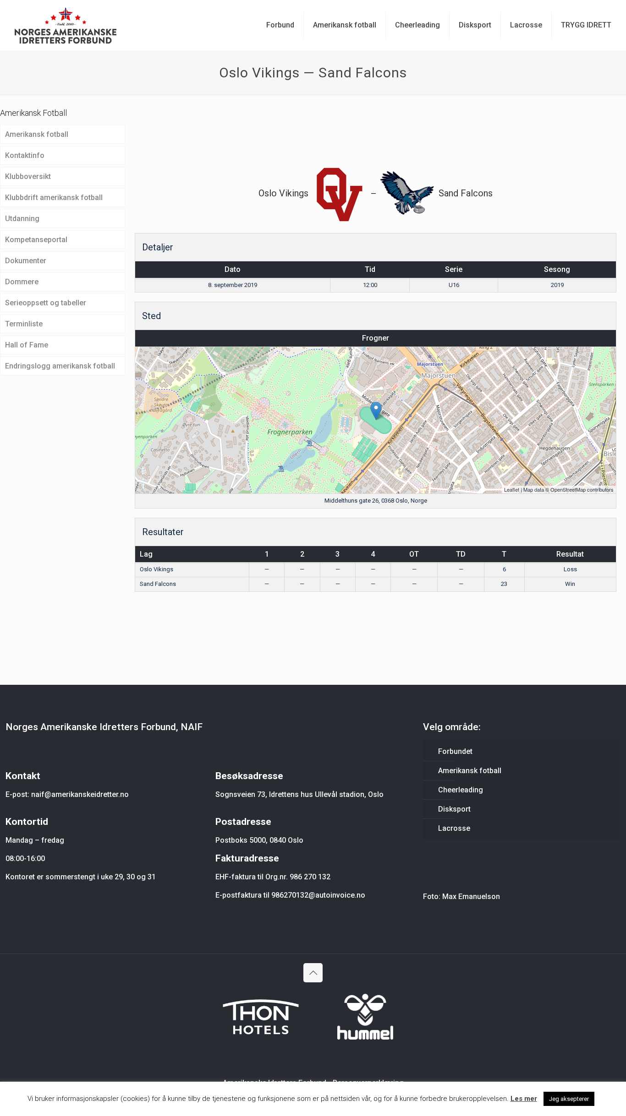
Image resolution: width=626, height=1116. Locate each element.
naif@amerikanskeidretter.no (80, 794)
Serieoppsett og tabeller (45, 302)
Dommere (21, 281)
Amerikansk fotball (36, 134)
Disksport (454, 809)
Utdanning (22, 218)
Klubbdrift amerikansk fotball (54, 197)
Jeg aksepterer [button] (569, 1098)
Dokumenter (25, 260)
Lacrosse (454, 828)
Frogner (375, 338)
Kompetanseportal (36, 239)
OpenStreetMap (568, 489)
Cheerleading (460, 790)
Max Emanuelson (471, 896)
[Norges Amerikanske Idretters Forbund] (65, 25)
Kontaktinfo (24, 155)
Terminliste (24, 324)
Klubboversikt (28, 176)
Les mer (524, 1098)
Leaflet (511, 489)
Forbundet (455, 751)
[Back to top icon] (313, 972)
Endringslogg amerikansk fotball (60, 366)
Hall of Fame (26, 345)
